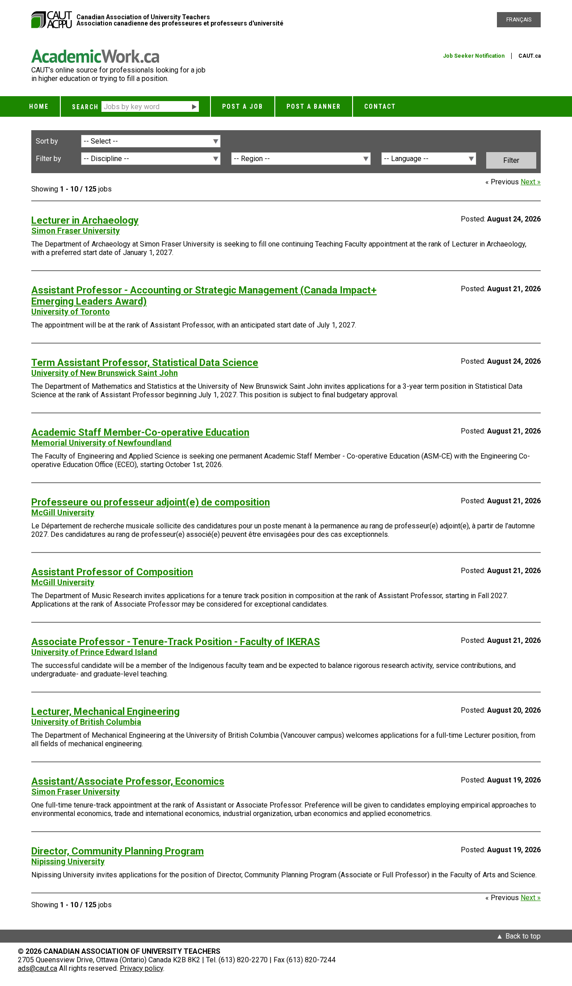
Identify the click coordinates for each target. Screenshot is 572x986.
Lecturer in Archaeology (85, 220)
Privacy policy (141, 968)
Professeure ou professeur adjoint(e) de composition (150, 502)
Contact (380, 106)
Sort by (47, 141)
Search (85, 106)
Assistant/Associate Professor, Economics (127, 781)
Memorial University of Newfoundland (101, 442)
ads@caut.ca (37, 968)
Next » (531, 182)
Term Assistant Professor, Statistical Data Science (144, 362)
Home (39, 106)
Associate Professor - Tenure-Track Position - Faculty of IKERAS (175, 641)
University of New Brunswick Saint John (104, 373)
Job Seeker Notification (474, 56)
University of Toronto (70, 311)
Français (518, 20)
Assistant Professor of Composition (112, 572)
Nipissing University (68, 861)
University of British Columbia (86, 722)
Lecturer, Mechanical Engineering (105, 711)
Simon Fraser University (75, 230)
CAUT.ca (529, 56)
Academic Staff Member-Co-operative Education (140, 432)
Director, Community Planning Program (117, 851)
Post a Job (242, 106)
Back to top (523, 936)
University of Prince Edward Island (94, 652)
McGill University (62, 512)
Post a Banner (313, 106)
